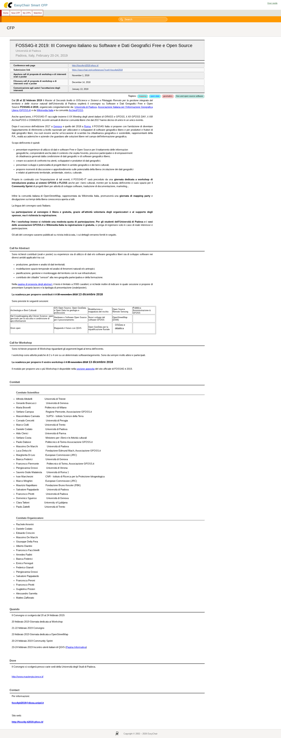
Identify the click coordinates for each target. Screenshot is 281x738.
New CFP (15, 13)
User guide (272, 3)
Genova (57, 126)
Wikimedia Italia (45, 110)
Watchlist (38, 13)
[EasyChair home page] (8, 8)
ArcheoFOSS (76, 110)
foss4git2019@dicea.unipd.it (28, 703)
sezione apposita (85, 369)
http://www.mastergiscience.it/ (27, 676)
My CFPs (27, 13)
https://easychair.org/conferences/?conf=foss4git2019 (97, 70)
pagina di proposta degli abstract (35, 284)
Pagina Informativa (76, 647)
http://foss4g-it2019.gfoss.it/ (85, 65)
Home (5, 13)
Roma (87, 126)
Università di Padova (85, 107)
